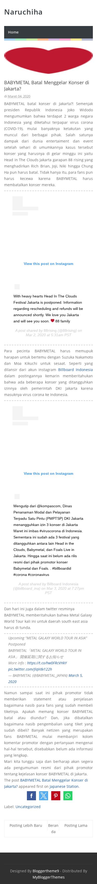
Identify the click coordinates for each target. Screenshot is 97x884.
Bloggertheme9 (46, 870)
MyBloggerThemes (49, 877)
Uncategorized (28, 806)
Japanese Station (64, 786)
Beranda (53, 828)
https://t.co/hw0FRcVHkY (47, 662)
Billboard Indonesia (75, 369)
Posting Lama (75, 825)
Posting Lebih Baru (26, 825)
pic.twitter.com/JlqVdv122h (30, 669)
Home (13, 32)
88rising (50, 330)
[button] (31, 795)
